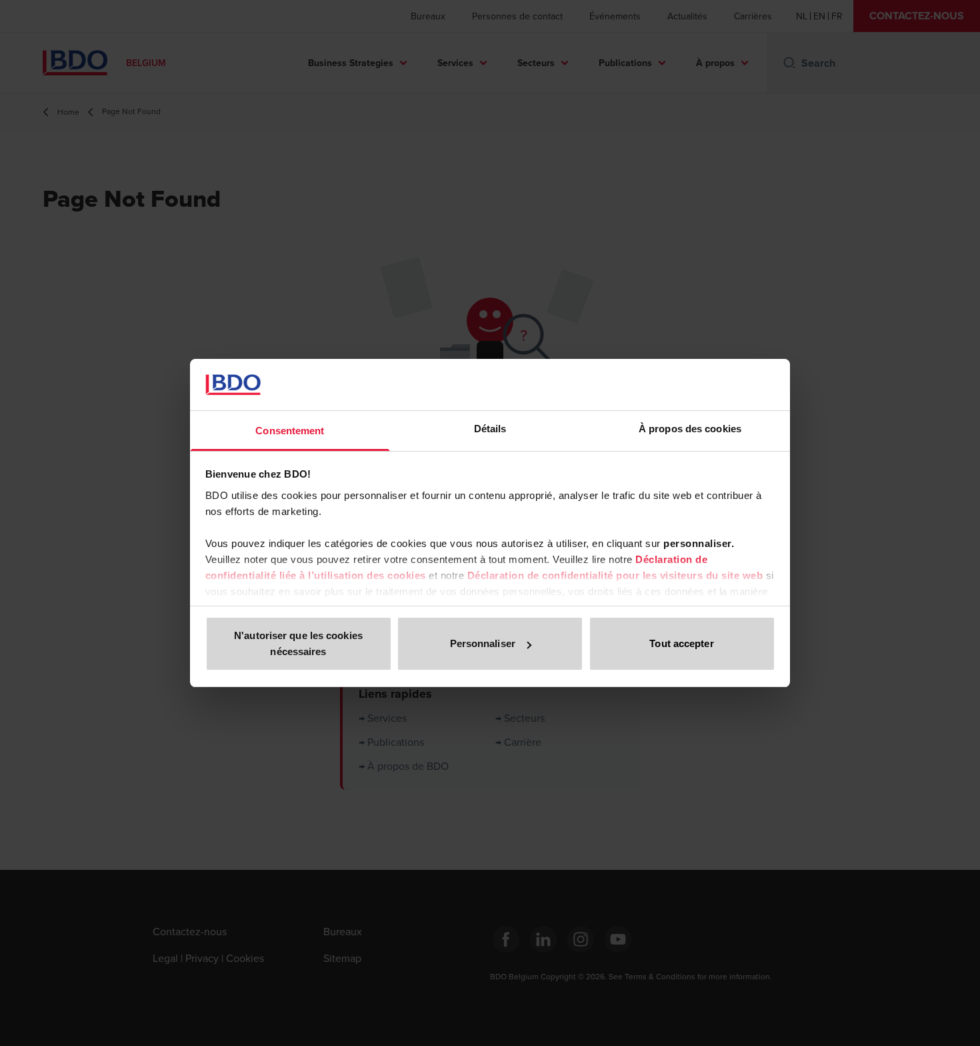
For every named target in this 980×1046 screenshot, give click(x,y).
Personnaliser (482, 643)
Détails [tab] (490, 428)
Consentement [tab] (289, 430)
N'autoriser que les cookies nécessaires (298, 643)
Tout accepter (681, 643)
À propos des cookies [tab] (690, 428)
